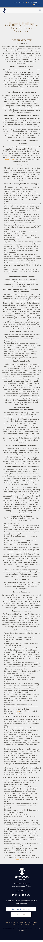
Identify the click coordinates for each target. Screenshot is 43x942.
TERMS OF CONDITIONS (28, 922)
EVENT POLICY (30, 924)
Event (17, 711)
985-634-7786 (9, 160)
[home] (3, 10)
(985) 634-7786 (18, 2)
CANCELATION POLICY (15, 924)
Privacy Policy (12, 922)
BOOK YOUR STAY (33, 2)
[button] (40, 10)
